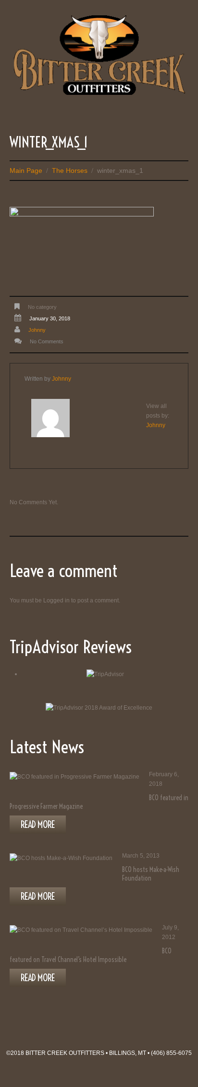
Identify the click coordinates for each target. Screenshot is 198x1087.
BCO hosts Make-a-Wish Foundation (150, 874)
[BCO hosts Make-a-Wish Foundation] (61, 858)
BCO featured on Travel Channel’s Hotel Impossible (91, 955)
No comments (46, 341)
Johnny (37, 330)
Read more (38, 824)
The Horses (69, 170)
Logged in (56, 600)
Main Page (26, 170)
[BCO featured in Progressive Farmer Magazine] (74, 777)
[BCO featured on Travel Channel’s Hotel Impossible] (81, 930)
